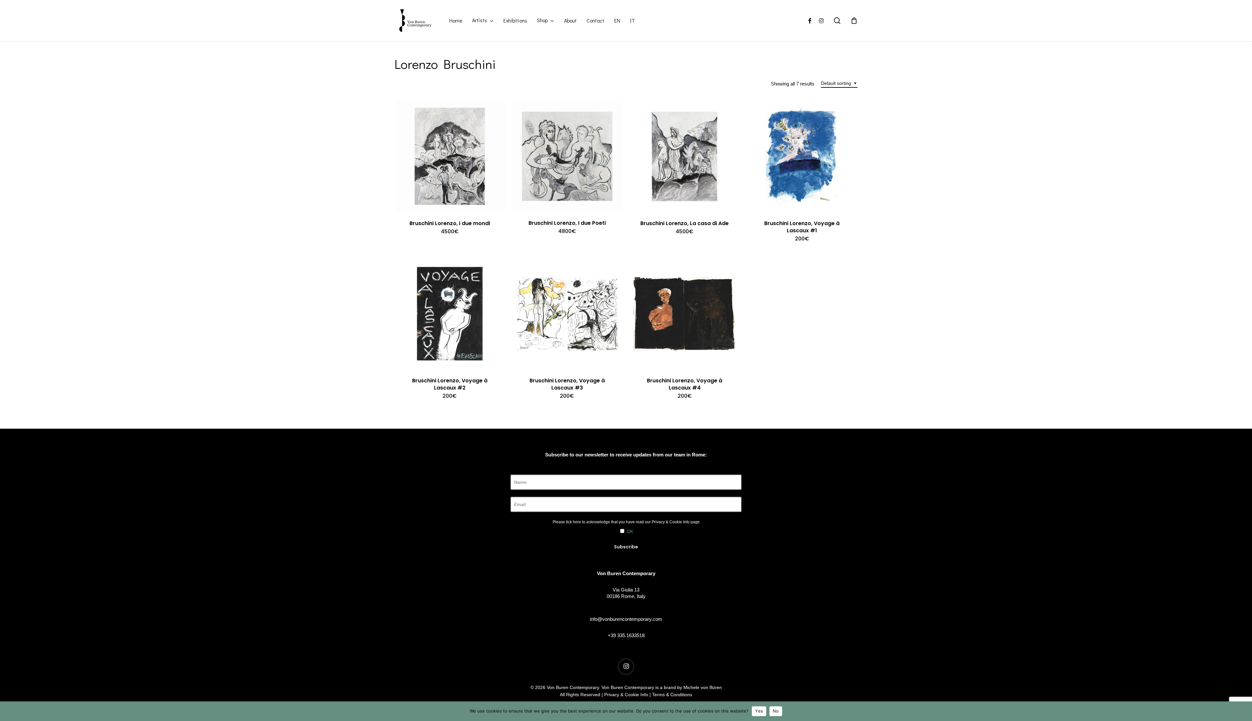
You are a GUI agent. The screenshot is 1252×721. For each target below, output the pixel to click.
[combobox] (839, 83)
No (776, 710)
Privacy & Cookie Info (671, 522)
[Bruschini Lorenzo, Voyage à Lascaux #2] (450, 313)
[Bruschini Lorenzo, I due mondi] (450, 156)
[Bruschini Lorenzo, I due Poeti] (567, 156)
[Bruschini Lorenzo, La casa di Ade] (684, 156)
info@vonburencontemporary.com (626, 619)
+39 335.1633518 (626, 635)
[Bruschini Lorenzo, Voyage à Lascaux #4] (684, 313)
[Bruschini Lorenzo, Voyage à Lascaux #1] (802, 156)
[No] (1244, 711)
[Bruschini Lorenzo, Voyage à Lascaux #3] (567, 313)
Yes (759, 710)
